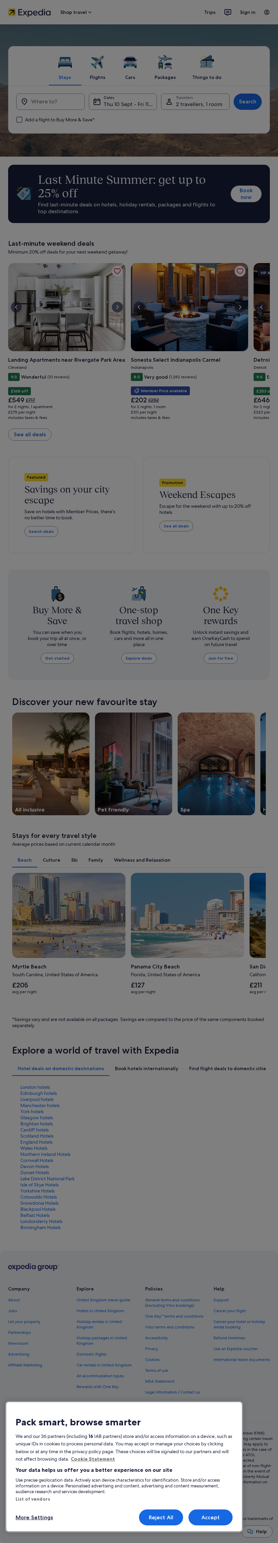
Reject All (161, 1517)
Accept (210, 1517)
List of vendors (33, 1499)
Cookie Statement (93, 1459)
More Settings (34, 1517)
